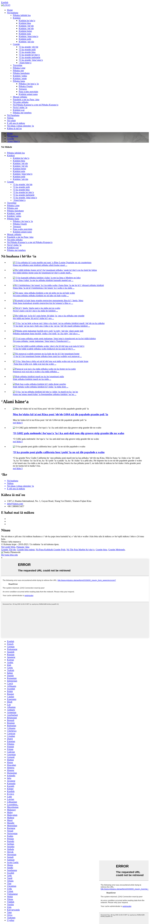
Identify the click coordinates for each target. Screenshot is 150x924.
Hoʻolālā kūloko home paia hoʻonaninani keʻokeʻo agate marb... (42, 272)
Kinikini (17, 18)
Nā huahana (12, 12)
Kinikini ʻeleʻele (26, 26)
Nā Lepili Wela (8, 547)
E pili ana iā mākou (16, 123)
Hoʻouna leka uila (9, 555)
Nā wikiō (11, 120)
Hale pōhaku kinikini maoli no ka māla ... (32, 379)
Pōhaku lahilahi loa (22, 15)
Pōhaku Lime (19, 68)
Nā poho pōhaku (20, 102)
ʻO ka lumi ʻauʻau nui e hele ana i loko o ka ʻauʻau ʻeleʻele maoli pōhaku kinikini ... (51, 326)
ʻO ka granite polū (27, 49)
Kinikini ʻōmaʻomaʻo (28, 36)
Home (10, 10)
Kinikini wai (18, 110)
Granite (16, 44)
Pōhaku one (18, 70)
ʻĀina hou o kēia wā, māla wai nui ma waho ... (34, 364)
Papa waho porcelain (28, 91)
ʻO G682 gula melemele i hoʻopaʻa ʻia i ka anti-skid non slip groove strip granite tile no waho (68, 433)
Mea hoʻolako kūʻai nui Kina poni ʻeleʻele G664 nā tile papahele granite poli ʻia (60, 414)
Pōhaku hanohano (21, 73)
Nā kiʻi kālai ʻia (20, 107)
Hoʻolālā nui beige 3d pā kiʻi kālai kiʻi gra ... (33, 318)
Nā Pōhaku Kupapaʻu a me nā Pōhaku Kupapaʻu (35, 104)
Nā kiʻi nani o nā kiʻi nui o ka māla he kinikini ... (35, 310)
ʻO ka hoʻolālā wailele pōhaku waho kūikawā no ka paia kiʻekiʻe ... (44, 348)
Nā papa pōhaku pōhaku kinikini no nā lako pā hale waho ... (41, 295)
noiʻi (15, 422)
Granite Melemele (116, 549)
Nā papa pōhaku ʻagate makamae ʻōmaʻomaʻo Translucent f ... (41, 341)
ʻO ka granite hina (27, 52)
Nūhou (10, 118)
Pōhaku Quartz (26, 86)
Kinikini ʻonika (20, 76)
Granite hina (101, 549)
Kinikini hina (25, 23)
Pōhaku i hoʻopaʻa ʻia (29, 83)
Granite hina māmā (26, 549)
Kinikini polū (25, 39)
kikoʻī (20, 422)
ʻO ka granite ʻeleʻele (28, 47)
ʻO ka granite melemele (29, 57)
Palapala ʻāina (22, 547)
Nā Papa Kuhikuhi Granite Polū (50, 549)
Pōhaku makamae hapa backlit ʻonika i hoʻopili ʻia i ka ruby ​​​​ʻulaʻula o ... (46, 333)
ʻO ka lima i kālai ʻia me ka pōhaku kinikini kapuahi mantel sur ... (43, 280)
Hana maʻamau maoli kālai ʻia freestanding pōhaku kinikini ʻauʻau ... (44, 394)
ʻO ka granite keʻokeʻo (29, 55)
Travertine (17, 65)
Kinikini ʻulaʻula (26, 41)
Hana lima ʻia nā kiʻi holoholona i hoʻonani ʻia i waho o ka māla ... (43, 288)
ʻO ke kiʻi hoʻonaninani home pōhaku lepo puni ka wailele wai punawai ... (47, 356)
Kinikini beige (25, 31)
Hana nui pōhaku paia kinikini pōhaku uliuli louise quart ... (40, 265)
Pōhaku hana (19, 81)
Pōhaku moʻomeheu (22, 112)
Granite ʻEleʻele (8, 549)
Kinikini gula (25, 33)
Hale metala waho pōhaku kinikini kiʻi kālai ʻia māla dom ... (40, 386)
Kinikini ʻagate (20, 78)
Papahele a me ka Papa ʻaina (26, 99)
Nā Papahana (13, 115)
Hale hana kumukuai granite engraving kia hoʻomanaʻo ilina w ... (43, 303)
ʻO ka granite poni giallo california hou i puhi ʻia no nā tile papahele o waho (59, 452)
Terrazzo (23, 89)
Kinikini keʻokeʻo (27, 20)
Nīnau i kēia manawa (11, 541)
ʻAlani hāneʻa (25, 62)
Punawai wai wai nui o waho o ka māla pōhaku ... (36, 371)
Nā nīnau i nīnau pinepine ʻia (20, 126)
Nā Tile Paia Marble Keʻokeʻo (80, 549)
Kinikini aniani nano (28, 94)
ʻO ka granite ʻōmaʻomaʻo (31, 60)
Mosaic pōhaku (20, 97)
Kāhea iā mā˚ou (14, 128)
